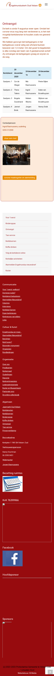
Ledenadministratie (10, 385)
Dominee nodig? (9, 293)
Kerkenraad (7, 371)
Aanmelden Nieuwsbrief (12, 300)
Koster (8, 271)
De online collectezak (11, 395)
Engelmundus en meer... (12, 332)
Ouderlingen (7, 375)
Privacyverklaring (9, 431)
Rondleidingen (8, 352)
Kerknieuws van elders (11, 317)
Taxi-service (10, 235)
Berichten (6, 339)
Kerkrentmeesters (10, 381)
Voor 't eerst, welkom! (11, 290)
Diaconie (6, 378)
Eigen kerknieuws (9, 313)
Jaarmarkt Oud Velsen (11, 407)
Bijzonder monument (11, 346)
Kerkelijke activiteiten (14, 259)
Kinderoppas (11, 223)
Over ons (6, 364)
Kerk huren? (7, 342)
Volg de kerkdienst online (15, 253)
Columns (6, 303)
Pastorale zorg (8, 391)
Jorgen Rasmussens (11, 465)
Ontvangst (10, 229)
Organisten (7, 349)
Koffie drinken (11, 247)
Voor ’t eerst (10, 218)
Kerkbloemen (11, 241)
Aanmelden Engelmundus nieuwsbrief (21, 265)
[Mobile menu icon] (46, 4)
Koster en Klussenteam (12, 388)
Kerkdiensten (8, 410)
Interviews (7, 306)
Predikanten (7, 368)
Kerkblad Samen (9, 310)
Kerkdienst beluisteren (11, 296)
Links (5, 320)
